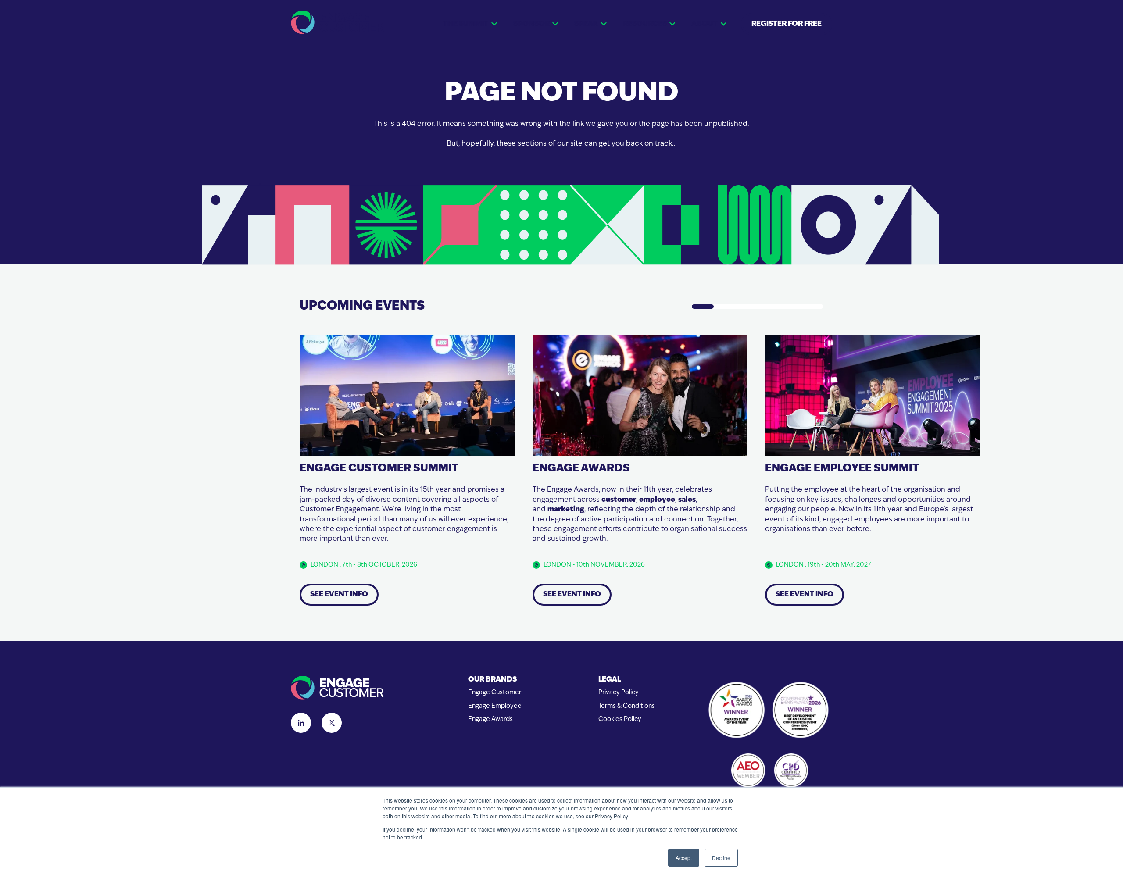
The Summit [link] (465, 24)
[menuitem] (495, 680)
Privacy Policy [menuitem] (618, 692)
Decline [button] (721, 857)
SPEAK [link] (586, 24)
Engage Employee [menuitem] (495, 706)
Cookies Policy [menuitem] (619, 719)
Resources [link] (645, 24)
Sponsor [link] (531, 24)
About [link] (704, 24)
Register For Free (786, 24)
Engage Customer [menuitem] (494, 692)
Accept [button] (684, 857)
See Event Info (339, 594)
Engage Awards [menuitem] (490, 719)
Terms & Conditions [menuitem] (626, 706)
